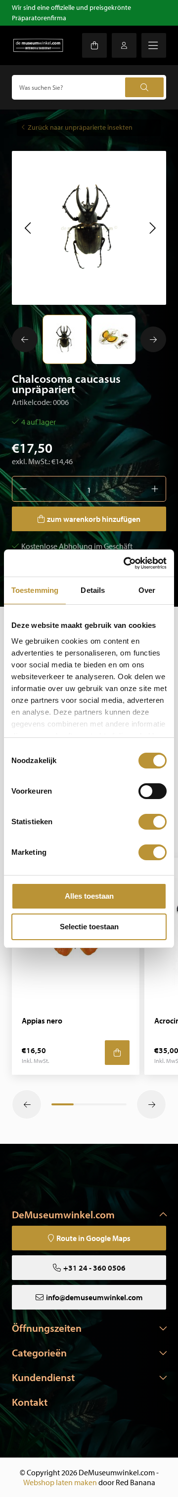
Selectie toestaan (89, 926)
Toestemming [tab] (34, 590)
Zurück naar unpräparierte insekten (80, 127)
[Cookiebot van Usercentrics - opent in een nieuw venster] (126, 563)
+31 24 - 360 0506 (94, 1268)
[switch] (152, 791)
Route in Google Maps (93, 1238)
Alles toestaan (89, 896)
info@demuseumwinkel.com (94, 1297)
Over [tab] (146, 590)
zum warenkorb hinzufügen (93, 519)
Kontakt (29, 1401)
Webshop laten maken (60, 1482)
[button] (27, 228)
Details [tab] (93, 590)
